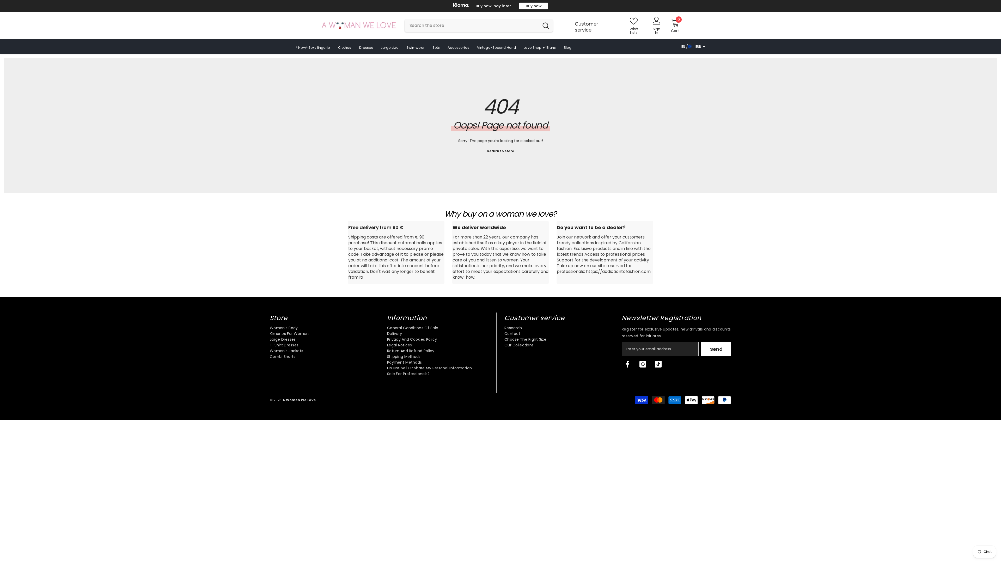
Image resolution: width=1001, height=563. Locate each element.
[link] (396, 252)
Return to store (500, 151)
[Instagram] (643, 364)
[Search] (479, 25)
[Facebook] (627, 364)
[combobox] (472, 25)
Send (716, 349)
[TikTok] (658, 364)
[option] (500, 6)
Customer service (586, 27)
